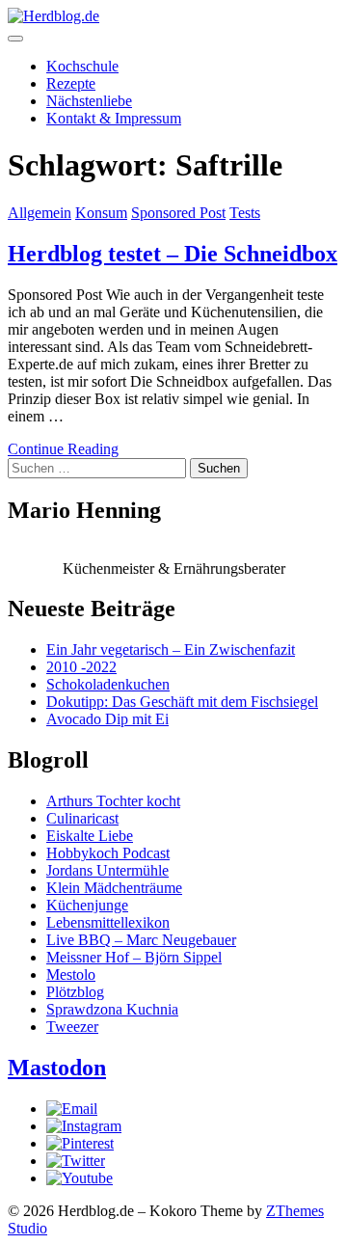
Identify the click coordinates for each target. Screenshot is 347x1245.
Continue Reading (63, 449)
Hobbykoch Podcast (108, 853)
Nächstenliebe (89, 101)
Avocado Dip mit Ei (107, 719)
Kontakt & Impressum (113, 118)
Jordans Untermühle (107, 870)
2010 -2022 (81, 667)
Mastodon (57, 1067)
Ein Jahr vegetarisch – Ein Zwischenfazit (170, 649)
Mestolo (70, 974)
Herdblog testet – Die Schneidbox (172, 253)
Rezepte (70, 83)
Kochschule (82, 66)
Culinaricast (82, 818)
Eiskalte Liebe (89, 835)
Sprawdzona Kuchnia (112, 1009)
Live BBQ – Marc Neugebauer (141, 940)
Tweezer (72, 1026)
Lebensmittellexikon (108, 922)
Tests (244, 212)
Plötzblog (75, 992)
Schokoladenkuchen (108, 684)
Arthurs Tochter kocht (113, 801)
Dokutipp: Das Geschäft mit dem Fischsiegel (182, 701)
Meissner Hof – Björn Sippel (134, 957)
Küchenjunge (87, 905)
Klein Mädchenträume (114, 888)
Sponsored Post (178, 212)
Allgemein (39, 212)
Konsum (101, 212)
